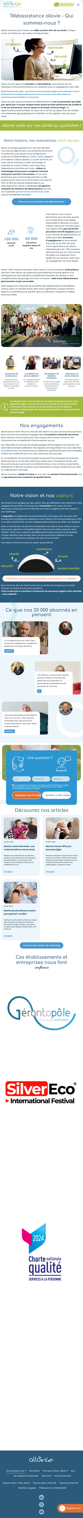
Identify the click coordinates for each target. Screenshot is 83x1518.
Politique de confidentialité (52, 1488)
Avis (73, 1471)
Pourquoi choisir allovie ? (55, 1471)
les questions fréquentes (26, 1476)
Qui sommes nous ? (16, 1471)
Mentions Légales (27, 1488)
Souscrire (46, 1476)
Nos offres (34, 1471)
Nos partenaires (62, 1476)
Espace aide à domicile (44, 1483)
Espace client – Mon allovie (16, 1483)
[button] (78, 4)
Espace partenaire (68, 1483)
